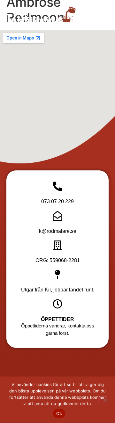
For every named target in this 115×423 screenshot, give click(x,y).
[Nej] (104, 399)
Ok (59, 413)
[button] (95, 15)
